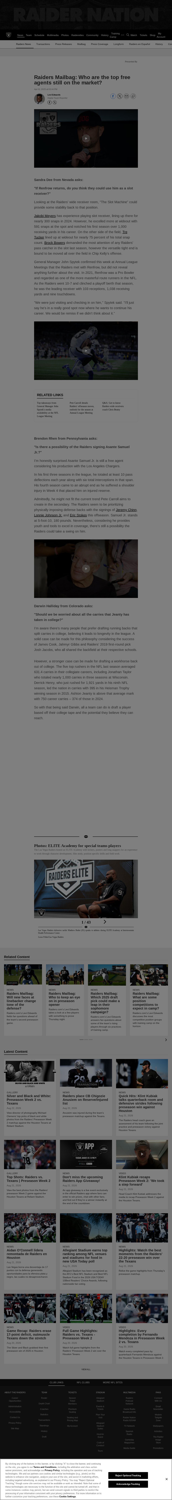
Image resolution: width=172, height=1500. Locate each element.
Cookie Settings (19, 1496)
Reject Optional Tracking (128, 1475)
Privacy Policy (44, 1470)
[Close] (166, 1479)
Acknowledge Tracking (128, 1484)
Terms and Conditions (37, 1467)
